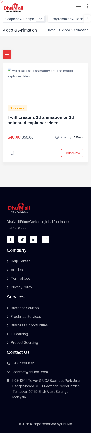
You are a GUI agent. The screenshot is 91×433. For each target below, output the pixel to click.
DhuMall (67, 424)
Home (51, 30)
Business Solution (25, 307)
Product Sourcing (24, 342)
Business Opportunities (29, 325)
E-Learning (19, 333)
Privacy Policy (21, 287)
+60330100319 (24, 363)
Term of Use (20, 278)
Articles (17, 269)
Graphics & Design (19, 18)
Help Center (20, 261)
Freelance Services (26, 316)
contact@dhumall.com (30, 372)
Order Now (72, 153)
